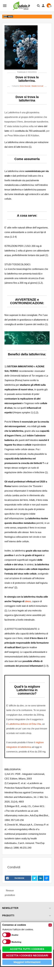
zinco (28, 601)
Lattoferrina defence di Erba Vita (24, 724)
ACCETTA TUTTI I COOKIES (27, 949)
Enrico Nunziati (25, 86)
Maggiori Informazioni (27, 962)
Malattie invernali (37, 86)
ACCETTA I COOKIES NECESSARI (27, 955)
